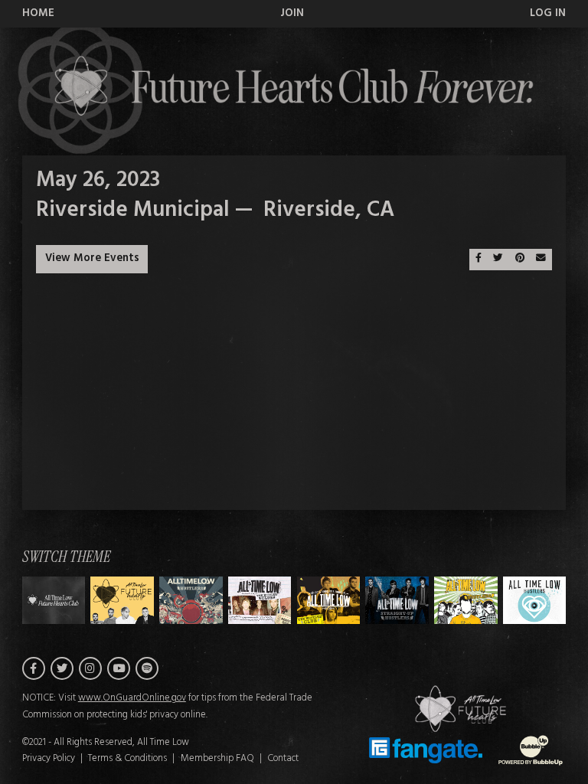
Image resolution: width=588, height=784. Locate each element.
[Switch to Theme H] (54, 600)
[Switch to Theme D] (329, 600)
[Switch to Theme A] (122, 600)
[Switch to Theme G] (535, 600)
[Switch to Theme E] (397, 600)
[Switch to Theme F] (466, 600)
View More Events (92, 258)
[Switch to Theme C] (260, 600)
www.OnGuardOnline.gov (132, 698)
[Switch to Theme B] (191, 600)
